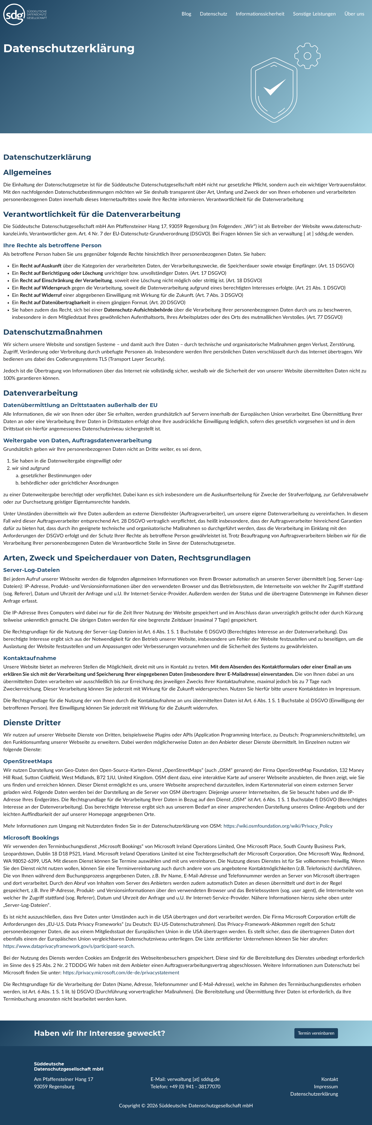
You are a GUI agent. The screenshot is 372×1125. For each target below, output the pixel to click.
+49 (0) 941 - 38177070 (194, 1086)
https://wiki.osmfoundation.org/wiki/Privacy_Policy (278, 826)
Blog (186, 14)
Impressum (326, 1086)
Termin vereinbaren (316, 1033)
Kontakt (329, 1079)
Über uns (354, 14)
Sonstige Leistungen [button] (314, 14)
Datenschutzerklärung (314, 1094)
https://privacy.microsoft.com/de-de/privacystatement (121, 972)
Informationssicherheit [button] (260, 14)
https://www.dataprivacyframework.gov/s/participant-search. (69, 946)
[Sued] (85, 14)
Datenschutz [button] (213, 14)
